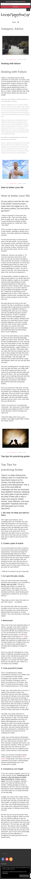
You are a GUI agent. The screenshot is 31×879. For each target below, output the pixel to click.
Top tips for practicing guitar (15, 456)
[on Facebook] (3, 859)
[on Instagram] (11, 859)
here (21, 636)
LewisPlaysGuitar (12, 59)
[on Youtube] (7, 859)
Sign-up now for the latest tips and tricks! (15, 1)
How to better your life (12, 187)
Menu (14, 22)
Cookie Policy (5, 873)
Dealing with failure (11, 63)
